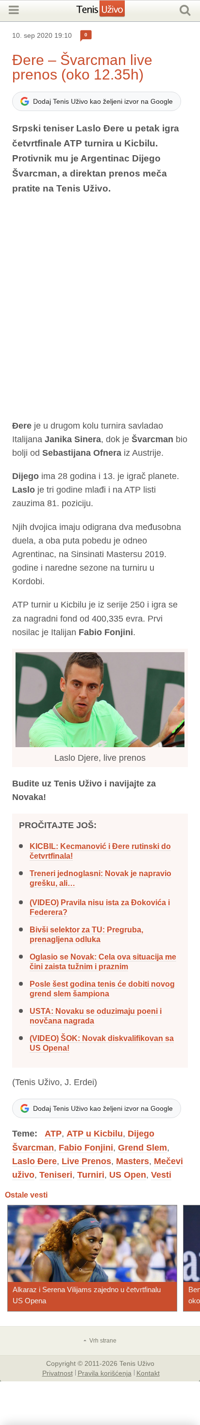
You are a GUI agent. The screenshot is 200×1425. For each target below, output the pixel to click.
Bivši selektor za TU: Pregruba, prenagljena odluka (86, 935)
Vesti (161, 1175)
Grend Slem (142, 1148)
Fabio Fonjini (86, 1148)
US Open (127, 1175)
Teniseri (55, 1175)
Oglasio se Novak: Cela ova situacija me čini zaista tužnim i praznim (103, 962)
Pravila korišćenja (105, 1373)
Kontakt (148, 1373)
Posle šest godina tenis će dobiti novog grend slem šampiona (102, 989)
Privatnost (57, 1373)
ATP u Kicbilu (95, 1133)
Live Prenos (86, 1161)
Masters (132, 1161)
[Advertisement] (100, 307)
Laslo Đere (34, 1161)
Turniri (90, 1175)
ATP (53, 1133)
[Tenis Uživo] (110, 12)
